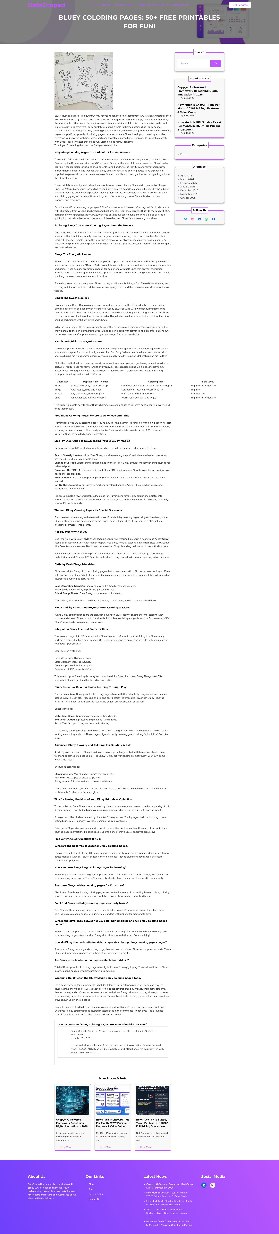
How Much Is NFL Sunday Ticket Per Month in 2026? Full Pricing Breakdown (199, 126)
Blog (182, 154)
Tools (91, 1189)
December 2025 (189, 190)
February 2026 (188, 183)
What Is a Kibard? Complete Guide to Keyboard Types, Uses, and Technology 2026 (166, 1213)
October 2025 (188, 198)
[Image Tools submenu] (134, 5)
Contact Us (94, 1199)
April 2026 (186, 175)
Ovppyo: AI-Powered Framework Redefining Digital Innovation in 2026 (197, 91)
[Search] (215, 63)
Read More (66, 1147)
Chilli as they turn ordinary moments (140, 167)
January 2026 (187, 186)
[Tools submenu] (111, 5)
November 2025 (189, 194)
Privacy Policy (96, 1194)
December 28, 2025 (80, 1038)
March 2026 (187, 179)
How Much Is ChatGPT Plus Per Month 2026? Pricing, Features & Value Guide (198, 108)
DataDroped (46, 5)
